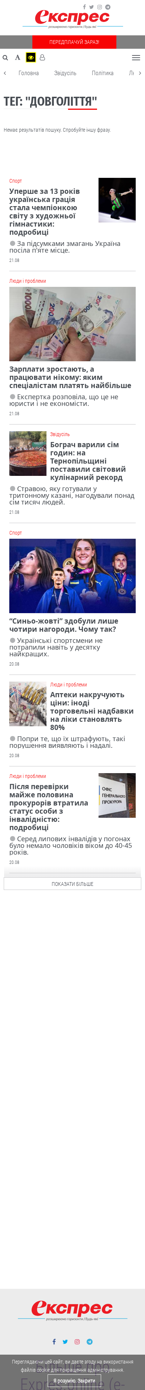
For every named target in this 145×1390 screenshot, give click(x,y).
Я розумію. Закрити (74, 1381)
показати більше (72, 884)
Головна (29, 73)
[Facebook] (84, 7)
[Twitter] (91, 7)
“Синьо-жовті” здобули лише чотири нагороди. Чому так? (63, 625)
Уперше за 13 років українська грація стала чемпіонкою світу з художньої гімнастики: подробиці (44, 211)
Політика (103, 73)
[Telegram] (107, 7)
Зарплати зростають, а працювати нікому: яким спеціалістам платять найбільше (70, 377)
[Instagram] (99, 7)
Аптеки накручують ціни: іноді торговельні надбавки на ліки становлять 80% (92, 711)
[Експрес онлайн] (72, 19)
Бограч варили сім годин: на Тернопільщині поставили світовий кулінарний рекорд (88, 461)
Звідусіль (65, 73)
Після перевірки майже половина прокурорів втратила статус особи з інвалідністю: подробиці (48, 807)
